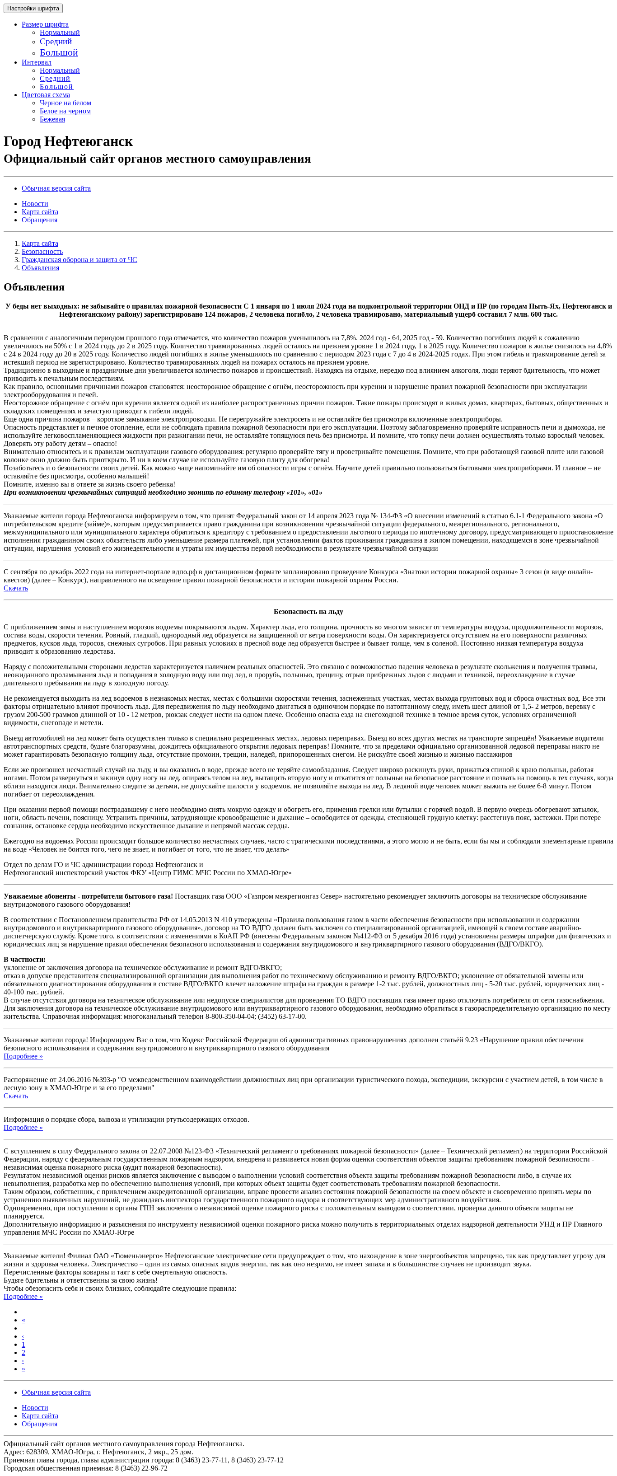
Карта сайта (40, 212)
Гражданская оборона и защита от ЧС (79, 259)
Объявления (40, 268)
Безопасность (42, 251)
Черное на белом (65, 103)
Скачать (16, 588)
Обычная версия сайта (56, 188)
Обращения (39, 220)
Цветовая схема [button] (46, 94)
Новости (35, 203)
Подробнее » (23, 1056)
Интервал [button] (36, 62)
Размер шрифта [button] (45, 24)
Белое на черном (65, 111)
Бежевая (52, 119)
